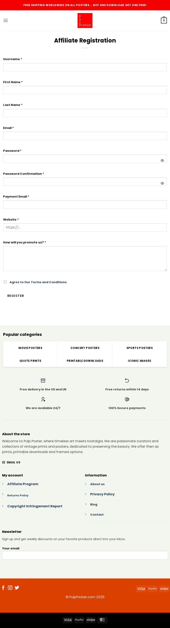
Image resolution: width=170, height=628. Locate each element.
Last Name (13, 105)
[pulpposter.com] (85, 20)
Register (15, 295)
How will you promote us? (24, 242)
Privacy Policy (102, 494)
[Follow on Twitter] (17, 588)
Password (12, 151)
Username (12, 59)
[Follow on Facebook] (3, 588)
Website (11, 219)
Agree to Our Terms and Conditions (38, 282)
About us (97, 484)
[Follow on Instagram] (10, 588)
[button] (5, 20)
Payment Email (16, 196)
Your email (10, 548)
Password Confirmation (23, 174)
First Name (13, 82)
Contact (97, 515)
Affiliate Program (22, 484)
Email (8, 128)
